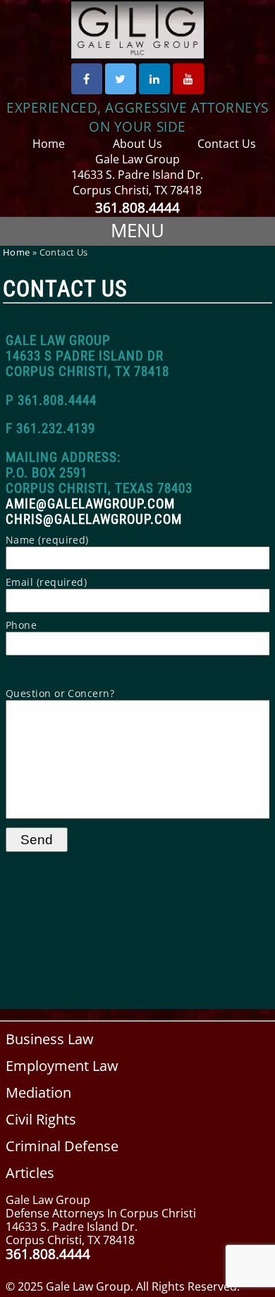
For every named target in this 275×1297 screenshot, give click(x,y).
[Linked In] (154, 78)
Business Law (50, 1038)
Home (48, 143)
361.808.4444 (137, 207)
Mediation (38, 1092)
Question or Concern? (60, 693)
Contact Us (226, 143)
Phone (21, 625)
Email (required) (46, 582)
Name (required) (47, 539)
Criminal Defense (62, 1145)
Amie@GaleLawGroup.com (90, 504)
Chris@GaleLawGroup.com (94, 519)
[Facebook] (86, 78)
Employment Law (62, 1065)
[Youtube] (188, 78)
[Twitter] (120, 78)
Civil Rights (41, 1119)
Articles (30, 1172)
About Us (137, 143)
